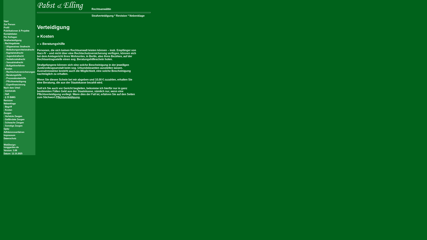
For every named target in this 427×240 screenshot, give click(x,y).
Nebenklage (10, 103)
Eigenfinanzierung (15, 84)
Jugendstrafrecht (15, 56)
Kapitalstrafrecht (14, 53)
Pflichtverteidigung (16, 81)
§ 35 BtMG (10, 97)
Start (6, 21)
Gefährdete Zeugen (15, 119)
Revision (8, 100)
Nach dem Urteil (12, 87)
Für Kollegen (10, 37)
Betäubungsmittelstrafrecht (20, 49)
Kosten (8, 69)
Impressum (9, 135)
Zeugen (7, 113)
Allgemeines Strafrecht (18, 46)
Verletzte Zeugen (13, 116)
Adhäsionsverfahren (14, 132)
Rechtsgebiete (12, 43)
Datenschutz (10, 138)
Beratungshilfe (13, 75)
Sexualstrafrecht (14, 62)
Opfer (6, 129)
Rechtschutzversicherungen (20, 72)
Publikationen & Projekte (16, 31)
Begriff (8, 107)
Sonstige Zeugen (14, 125)
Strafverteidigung (13, 40)
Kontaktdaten (10, 34)
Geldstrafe (10, 91)
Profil (6, 27)
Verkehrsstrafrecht (15, 59)
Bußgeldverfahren (15, 65)
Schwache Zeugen (14, 122)
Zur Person (9, 24)
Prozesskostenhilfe (16, 78)
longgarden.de (11, 147)
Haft (7, 94)
